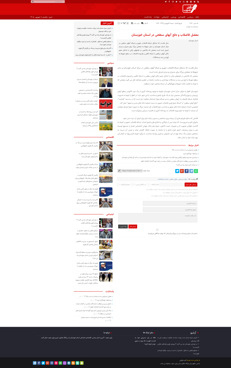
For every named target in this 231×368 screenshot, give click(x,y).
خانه (197, 17)
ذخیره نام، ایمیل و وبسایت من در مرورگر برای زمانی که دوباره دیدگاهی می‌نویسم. (172, 233)
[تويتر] (176, 2)
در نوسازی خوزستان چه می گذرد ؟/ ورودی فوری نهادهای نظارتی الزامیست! (87, 71)
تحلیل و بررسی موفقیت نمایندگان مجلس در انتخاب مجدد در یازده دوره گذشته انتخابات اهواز (169, 161)
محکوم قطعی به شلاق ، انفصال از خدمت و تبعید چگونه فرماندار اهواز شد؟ (87, 233)
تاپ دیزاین (183, 360)
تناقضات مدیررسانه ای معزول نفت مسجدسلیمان (96, 317)
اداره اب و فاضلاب (163, 179)
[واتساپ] (196, 171)
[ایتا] (191, 2)
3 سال (86, 307)
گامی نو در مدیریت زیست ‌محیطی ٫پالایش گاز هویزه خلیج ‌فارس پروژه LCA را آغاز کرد (87, 202)
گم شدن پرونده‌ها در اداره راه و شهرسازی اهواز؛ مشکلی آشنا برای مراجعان (87, 114)
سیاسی (190, 17)
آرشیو (193, 333)
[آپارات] (180, 2)
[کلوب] (60, 363)
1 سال (81, 296)
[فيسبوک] (169, 2)
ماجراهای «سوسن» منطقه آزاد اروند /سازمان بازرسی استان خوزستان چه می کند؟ (87, 255)
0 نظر (146, 23)
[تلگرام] (165, 2)
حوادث (156, 17)
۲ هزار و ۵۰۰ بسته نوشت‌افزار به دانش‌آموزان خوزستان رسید (93, 55)
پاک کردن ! (123, 226)
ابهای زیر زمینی (182, 179)
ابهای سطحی (173, 179)
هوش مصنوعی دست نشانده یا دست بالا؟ (184, 150)
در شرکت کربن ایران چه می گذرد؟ (186, 165)
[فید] (198, 2)
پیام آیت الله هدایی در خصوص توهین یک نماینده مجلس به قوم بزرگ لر (88, 93)
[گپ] (183, 2)
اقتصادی (181, 17)
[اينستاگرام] (173, 2)
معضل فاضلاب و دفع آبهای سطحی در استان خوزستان (165, 34)
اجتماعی (165, 17)
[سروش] (187, 2)
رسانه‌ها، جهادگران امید (190, 153)
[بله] (194, 2)
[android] (82, 363)
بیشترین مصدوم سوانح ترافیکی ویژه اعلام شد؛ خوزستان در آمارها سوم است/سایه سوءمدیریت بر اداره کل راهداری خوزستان (159, 157)
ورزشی (173, 17)
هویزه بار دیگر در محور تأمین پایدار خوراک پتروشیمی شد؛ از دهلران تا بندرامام (87, 192)
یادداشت (148, 17)
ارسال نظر (133, 226)
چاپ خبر (137, 23)
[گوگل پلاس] (182, 171)
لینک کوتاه (146, 170)
